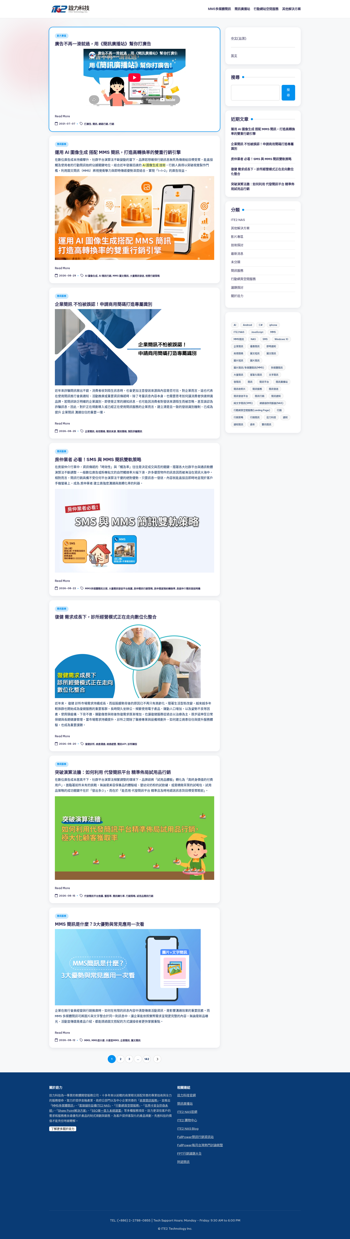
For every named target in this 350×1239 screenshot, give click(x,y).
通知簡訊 (238, 424)
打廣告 (87, 124)
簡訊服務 (61, 144)
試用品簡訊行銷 (145, 895)
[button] (157, 1059)
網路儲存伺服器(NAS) (271, 403)
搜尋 (235, 77)
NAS (253, 339)
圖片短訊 (238, 360)
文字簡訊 (273, 374)
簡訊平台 (264, 381)
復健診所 (90, 744)
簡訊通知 (276, 395)
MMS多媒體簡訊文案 (96, 588)
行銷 (111, 124)
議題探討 (237, 288)
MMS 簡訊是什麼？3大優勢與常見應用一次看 (99, 924)
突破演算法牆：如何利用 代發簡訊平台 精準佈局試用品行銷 (113, 772)
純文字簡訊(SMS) (243, 403)
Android (247, 324)
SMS (265, 339)
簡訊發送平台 (241, 395)
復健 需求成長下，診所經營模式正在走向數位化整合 (106, 617)
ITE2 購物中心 (187, 1120)
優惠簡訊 (255, 346)
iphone (273, 324)
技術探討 (237, 245)
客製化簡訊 (256, 374)
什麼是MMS (112, 1040)
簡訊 (95, 124)
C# (260, 324)
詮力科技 (271, 417)
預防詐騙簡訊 (135, 431)
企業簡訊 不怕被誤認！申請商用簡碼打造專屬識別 (103, 304)
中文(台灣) (238, 38)
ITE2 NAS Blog (188, 1129)
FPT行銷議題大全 (189, 1154)
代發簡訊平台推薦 (93, 895)
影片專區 (61, 35)
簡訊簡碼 (122, 431)
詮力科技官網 (186, 1095)
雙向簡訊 (266, 424)
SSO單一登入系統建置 (106, 1110)
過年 (252, 424)
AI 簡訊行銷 (105, 275)
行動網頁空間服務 (243, 279)
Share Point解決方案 (72, 1110)
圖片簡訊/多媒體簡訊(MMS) (249, 367)
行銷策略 (130, 895)
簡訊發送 (273, 388)
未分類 (235, 262)
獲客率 (108, 895)
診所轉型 (132, 744)
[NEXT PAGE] (157, 1059)
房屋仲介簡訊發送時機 (188, 588)
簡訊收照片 (240, 388)
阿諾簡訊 (183, 1162)
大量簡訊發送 (137, 275)
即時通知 (271, 346)
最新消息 (237, 254)
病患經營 (111, 744)
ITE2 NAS (238, 220)
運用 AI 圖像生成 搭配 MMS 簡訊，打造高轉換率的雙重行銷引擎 (118, 152)
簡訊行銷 (259, 395)
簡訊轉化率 (119, 895)
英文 (234, 56)
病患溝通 (100, 744)
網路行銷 (103, 124)
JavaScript (257, 332)
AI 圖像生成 (91, 275)
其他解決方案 (240, 228)
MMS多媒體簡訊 (62, 1105)
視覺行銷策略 (152, 275)
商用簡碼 (100, 431)
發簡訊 (237, 381)
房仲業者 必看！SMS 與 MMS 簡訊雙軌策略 (98, 459)
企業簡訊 (89, 431)
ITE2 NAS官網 (187, 1112)
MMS (87, 1040)
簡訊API (121, 744)
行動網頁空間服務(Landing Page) (252, 410)
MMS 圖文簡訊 (121, 275)
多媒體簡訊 (277, 367)
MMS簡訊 (239, 339)
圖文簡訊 (136, 1040)
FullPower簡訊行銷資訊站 (195, 1137)
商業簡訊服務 (148, 1100)
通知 (285, 417)
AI (235, 324)
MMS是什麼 (98, 1040)
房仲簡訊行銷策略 (143, 588)
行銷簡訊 (255, 417)
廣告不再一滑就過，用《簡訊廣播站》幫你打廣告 (103, 43)
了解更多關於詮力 (62, 1129)
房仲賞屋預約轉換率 (164, 588)
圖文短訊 (255, 353)
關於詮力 (237, 296)
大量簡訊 (238, 374)
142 (146, 1059)
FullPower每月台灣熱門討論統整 (200, 1145)
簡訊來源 (111, 431)
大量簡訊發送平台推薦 (121, 588)
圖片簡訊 (255, 360)
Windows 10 (281, 339)
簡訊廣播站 (282, 381)
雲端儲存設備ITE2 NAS (94, 1105)
